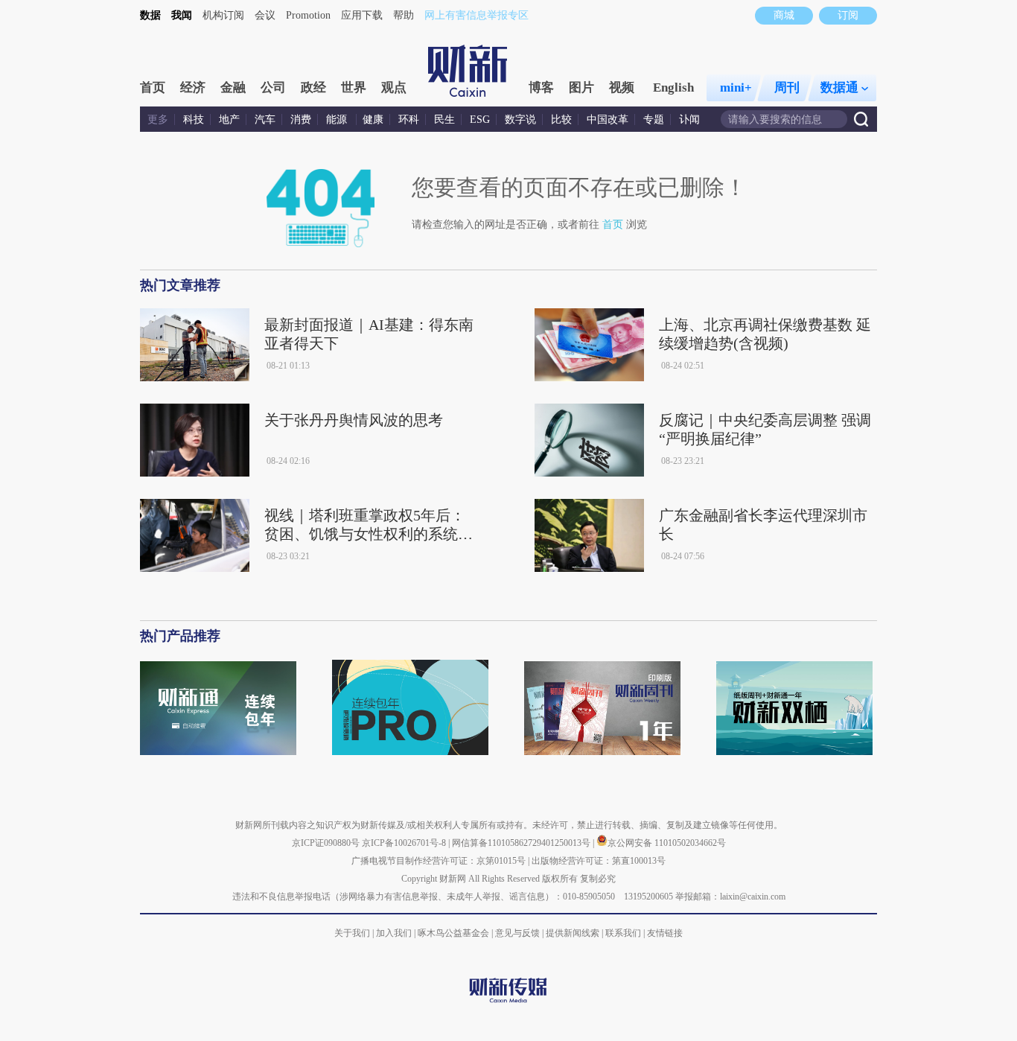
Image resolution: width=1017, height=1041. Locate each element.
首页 (152, 87)
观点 (394, 87)
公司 (273, 87)
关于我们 (352, 933)
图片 (581, 87)
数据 (150, 15)
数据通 (839, 87)
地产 (229, 119)
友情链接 (665, 933)
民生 (444, 119)
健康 (373, 119)
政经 (313, 87)
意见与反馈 (517, 933)
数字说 (520, 119)
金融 (233, 87)
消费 (300, 119)
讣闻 (689, 119)
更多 (157, 119)
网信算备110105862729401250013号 (522, 843)
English (673, 87)
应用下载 (362, 15)
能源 (338, 119)
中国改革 (607, 119)
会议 (265, 15)
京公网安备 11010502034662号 (667, 843)
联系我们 (623, 933)
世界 (353, 87)
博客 (541, 87)
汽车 (265, 119)
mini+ (736, 87)
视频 (621, 87)
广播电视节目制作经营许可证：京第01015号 (438, 861)
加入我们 (394, 933)
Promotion (308, 15)
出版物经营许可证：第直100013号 (599, 861)
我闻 (181, 15)
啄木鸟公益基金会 (454, 933)
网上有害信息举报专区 (476, 15)
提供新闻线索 (572, 933)
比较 (561, 119)
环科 (408, 119)
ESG (480, 119)
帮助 (403, 15)
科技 (193, 119)
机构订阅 (223, 15)
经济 (192, 87)
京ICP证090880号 (326, 843)
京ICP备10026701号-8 (405, 843)
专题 (653, 119)
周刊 (787, 87)
